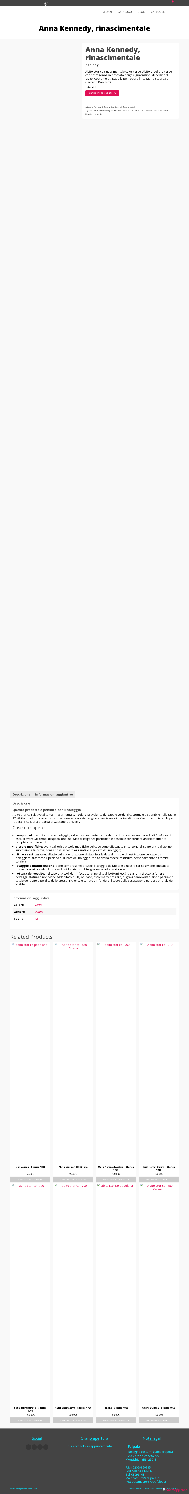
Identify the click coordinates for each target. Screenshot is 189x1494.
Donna (39, 912)
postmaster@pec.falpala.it (150, 1482)
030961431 (138, 1474)
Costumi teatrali (129, 107)
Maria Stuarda (164, 110)
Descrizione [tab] (21, 794)
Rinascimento (90, 114)
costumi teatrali (137, 110)
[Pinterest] (45, 1447)
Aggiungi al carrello (102, 93)
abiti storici (93, 110)
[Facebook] (28, 1447)
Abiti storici (98, 107)
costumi (114, 110)
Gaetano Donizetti (151, 110)
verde (99, 114)
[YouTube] (40, 1447)
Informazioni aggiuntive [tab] (54, 794)
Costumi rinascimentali (113, 107)
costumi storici (124, 110)
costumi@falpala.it (146, 1478)
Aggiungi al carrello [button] (30, 1179)
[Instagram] (34, 1447)
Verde (38, 905)
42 (36, 919)
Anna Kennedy (104, 110)
